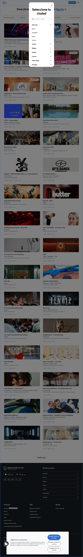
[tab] (41, 32)
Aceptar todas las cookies (54, 537)
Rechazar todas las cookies (54, 543)
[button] (6, 543)
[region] (37, 543)
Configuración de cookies (54, 549)
